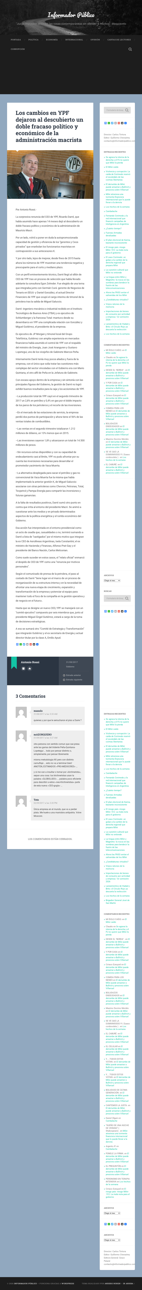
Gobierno (70, 666)
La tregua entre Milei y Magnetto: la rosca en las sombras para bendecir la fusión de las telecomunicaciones (117, 282)
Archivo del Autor (23, 668)
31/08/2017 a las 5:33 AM (45, 714)
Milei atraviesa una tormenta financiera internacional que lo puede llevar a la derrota (118, 198)
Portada (16, 39)
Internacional (74, 39)
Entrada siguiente (74, 679)
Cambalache (111, 211)
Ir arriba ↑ (129, 1283)
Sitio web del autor (29, 668)
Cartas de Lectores (119, 39)
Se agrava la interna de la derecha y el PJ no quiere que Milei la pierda (117, 160)
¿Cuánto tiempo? (113, 228)
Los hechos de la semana (118, 207)
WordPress (68, 1283)
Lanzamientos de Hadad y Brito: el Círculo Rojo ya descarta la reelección (118, 327)
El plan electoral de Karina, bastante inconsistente (118, 241)
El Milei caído (112, 167)
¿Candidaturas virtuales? (117, 299)
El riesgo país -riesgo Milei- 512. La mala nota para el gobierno (117, 250)
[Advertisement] (71, 74)
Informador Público (71, 15)
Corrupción (18, 49)
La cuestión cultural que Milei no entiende (117, 271)
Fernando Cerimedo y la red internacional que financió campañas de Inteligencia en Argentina (117, 219)
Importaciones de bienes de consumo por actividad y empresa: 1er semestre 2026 (118, 315)
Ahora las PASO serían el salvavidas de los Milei (117, 293)
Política (33, 39)
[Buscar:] (117, 110)
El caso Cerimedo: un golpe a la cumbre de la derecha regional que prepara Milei (116, 261)
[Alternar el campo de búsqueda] (130, 49)
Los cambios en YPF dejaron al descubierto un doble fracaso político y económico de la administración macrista (49, 126)
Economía (52, 39)
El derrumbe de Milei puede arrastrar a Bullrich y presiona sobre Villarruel (118, 187)
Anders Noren (113, 1283)
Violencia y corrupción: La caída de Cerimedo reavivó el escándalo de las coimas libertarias (118, 175)
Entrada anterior (73, 675)
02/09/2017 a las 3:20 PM (45, 803)
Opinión (95, 39)
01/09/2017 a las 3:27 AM (45, 738)
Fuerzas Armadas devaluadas (114, 234)
